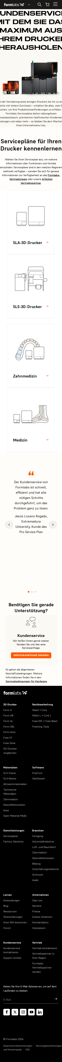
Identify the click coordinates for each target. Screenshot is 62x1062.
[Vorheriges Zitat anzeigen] (9, 525)
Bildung (36, 863)
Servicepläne (10, 836)
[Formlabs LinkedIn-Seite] (39, 1012)
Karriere (36, 905)
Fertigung (37, 836)
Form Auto (9, 732)
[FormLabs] (14, 4)
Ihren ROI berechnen (15, 922)
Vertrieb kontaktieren (44, 948)
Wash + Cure (39, 710)
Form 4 (7, 710)
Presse (36, 911)
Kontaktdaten (40, 922)
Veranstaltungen (12, 916)
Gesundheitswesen (14, 804)
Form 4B (8, 715)
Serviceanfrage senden (31, 655)
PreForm (37, 773)
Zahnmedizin (10, 799)
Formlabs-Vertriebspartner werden (42, 967)
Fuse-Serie (9, 743)
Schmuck (37, 874)
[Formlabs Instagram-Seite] (23, 1012)
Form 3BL (9, 726)
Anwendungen (11, 900)
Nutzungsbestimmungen (49, 1045)
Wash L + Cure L (41, 715)
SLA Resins (9, 778)
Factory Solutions (13, 841)
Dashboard (38, 778)
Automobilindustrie (43, 841)
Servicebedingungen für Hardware (26, 681)
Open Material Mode (14, 815)
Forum (7, 928)
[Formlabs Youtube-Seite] (31, 1012)
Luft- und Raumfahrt (44, 847)
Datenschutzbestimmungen (17, 1045)
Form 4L (8, 721)
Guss (6, 810)
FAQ (28, 1049)
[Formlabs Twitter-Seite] (15, 1012)
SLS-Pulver (9, 773)
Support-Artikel (12, 957)
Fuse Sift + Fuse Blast (45, 721)
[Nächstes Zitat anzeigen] (53, 525)
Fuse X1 (7, 737)
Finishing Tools (40, 726)
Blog (5, 905)
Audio (35, 880)
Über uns (37, 900)
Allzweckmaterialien (15, 784)
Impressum (38, 928)
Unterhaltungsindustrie (45, 869)
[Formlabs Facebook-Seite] (6, 1012)
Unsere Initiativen (42, 916)
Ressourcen (10, 911)
